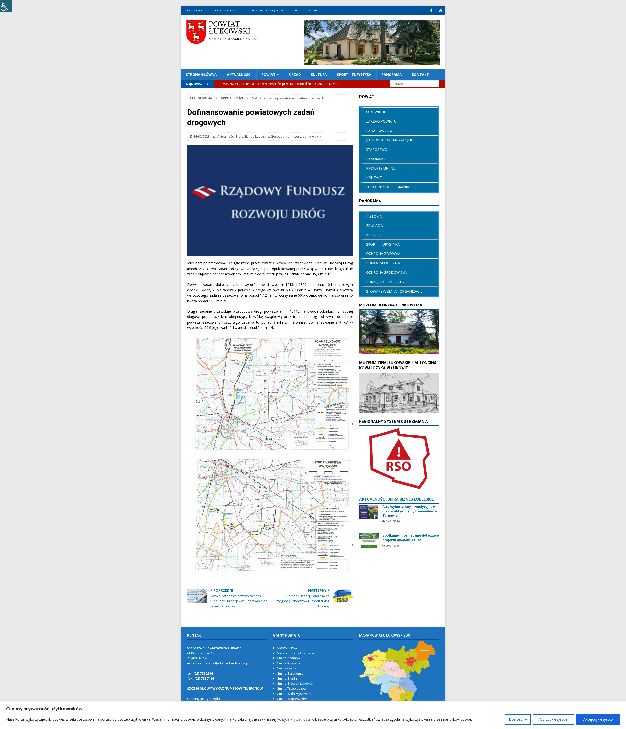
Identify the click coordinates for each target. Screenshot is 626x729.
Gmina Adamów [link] (288, 658)
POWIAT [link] (268, 74)
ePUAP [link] (312, 10)
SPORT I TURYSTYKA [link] (383, 244)
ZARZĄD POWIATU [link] (381, 121)
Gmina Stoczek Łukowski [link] (295, 683)
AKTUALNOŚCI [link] (239, 74)
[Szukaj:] (414, 83)
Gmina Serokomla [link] (290, 673)
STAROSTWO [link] (376, 149)
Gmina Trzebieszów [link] (291, 688)
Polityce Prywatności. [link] (294, 719)
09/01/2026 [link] (393, 545)
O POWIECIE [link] (376, 111)
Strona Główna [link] (201, 74)
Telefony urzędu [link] (227, 10)
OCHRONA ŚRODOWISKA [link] (386, 272)
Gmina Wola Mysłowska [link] (294, 693)
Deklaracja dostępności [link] (267, 10)
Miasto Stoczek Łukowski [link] (295, 653)
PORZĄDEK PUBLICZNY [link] (385, 281)
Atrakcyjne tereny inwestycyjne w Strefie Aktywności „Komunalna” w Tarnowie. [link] (409, 511)
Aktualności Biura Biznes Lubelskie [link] (396, 499)
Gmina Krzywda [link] (288, 663)
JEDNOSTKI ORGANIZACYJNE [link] (389, 140)
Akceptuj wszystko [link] (598, 719)
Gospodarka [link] (280, 136)
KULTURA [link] (319, 74)
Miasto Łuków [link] (287, 648)
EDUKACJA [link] (374, 225)
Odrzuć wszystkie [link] (553, 719)
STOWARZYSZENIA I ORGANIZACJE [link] (394, 291)
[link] (6, 6)
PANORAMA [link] (391, 74)
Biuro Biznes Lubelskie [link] (252, 136)
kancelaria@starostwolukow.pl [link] (223, 663)
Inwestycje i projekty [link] (306, 136)
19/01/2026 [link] (393, 521)
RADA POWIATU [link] (379, 130)
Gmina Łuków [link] (287, 668)
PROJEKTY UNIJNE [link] (380, 168)
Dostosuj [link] (516, 719)
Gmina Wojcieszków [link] (292, 698)
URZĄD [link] (295, 74)
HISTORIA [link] (374, 216)
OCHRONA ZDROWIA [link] (383, 253)
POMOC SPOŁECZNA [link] (383, 263)
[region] (313, 715)
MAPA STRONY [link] (195, 10)
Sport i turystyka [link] (354, 74)
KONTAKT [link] (420, 74)
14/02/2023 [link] (201, 136)
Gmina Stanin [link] (287, 678)
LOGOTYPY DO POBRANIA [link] (387, 187)
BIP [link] (296, 10)
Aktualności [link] (225, 136)
